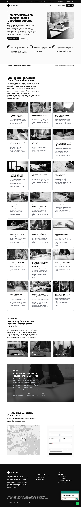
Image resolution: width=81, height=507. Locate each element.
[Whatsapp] (77, 503)
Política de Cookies (62, 476)
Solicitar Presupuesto (12, 38)
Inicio (47, 5)
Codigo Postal (52, 438)
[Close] (77, 492)
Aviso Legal (60, 474)
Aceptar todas (60, 1)
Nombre (50, 427)
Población (63, 438)
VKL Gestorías (13, 5)
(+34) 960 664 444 (40, 477)
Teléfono (63, 433)
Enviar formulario (60, 453)
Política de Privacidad (62, 449)
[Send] (77, 499)
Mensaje (51, 443)
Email (50, 433)
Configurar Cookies (62, 482)
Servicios (52, 5)
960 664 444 (62, 5)
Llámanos (23, 38)
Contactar (69, 5)
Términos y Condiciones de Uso (56, 451)
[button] (23, 440)
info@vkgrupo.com (40, 479)
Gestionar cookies (70, 1)
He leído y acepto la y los (59, 450)
